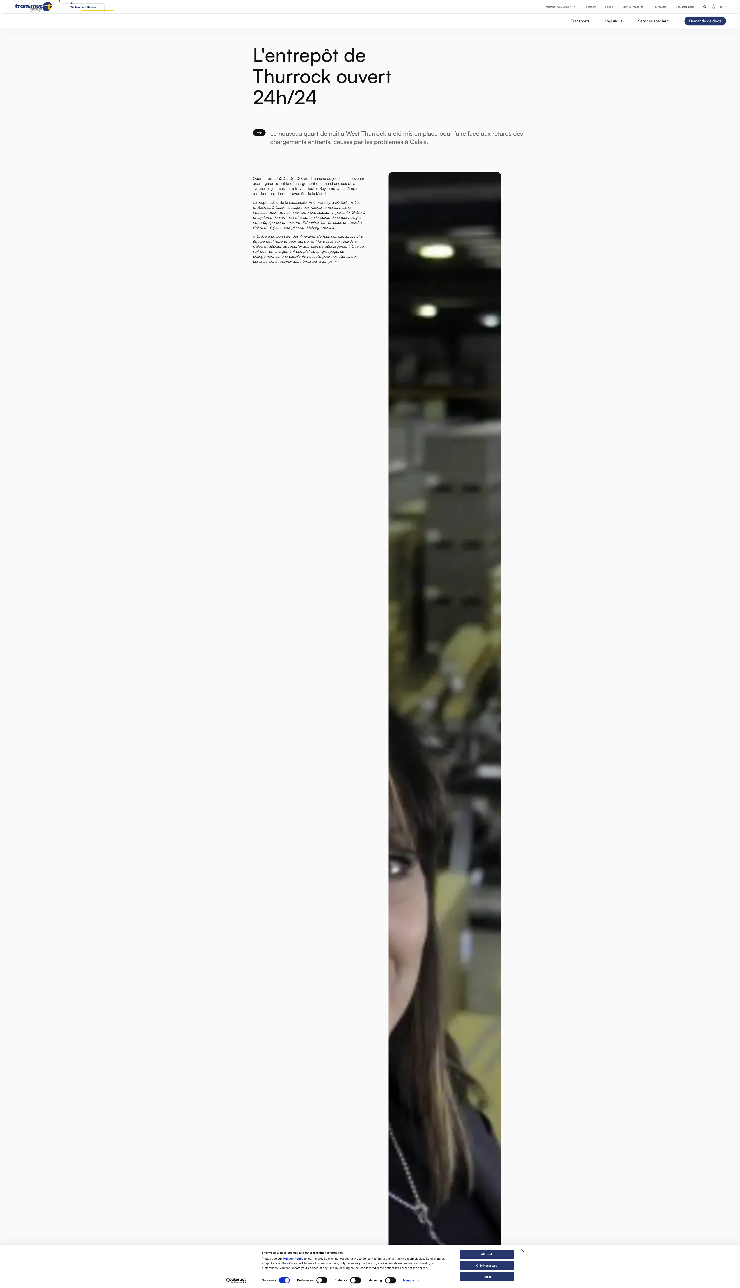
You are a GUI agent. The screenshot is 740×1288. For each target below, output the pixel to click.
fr (720, 6)
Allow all (487, 1254)
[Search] (705, 7)
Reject (487, 1276)
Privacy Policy (293, 1258)
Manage (408, 1280)
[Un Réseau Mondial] (713, 6)
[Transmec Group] (66, 6)
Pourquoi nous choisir (558, 6)
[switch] (321, 1280)
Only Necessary (486, 1265)
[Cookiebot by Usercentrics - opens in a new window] (236, 1280)
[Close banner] (522, 1250)
